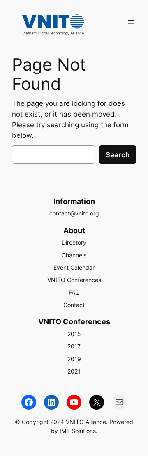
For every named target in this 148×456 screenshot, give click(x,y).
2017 (74, 346)
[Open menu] (131, 22)
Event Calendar (74, 267)
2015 (74, 333)
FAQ (74, 292)
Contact (74, 304)
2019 (74, 358)
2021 (74, 371)
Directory (74, 242)
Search (118, 155)
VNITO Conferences (74, 279)
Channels (74, 255)
